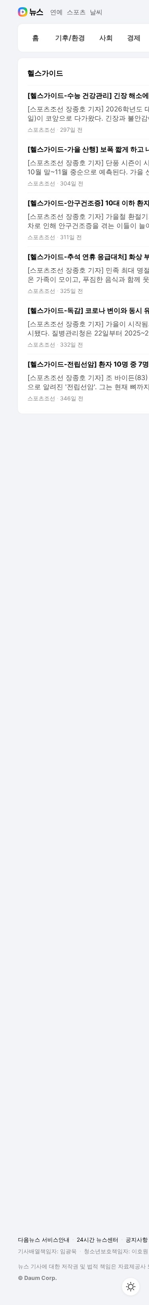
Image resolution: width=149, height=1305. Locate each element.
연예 (56, 12)
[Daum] (23, 12)
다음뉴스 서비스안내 (44, 1239)
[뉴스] (36, 12)
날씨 (96, 12)
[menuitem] (35, 38)
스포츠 (76, 12)
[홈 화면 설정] (130, 1286)
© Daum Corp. (37, 1277)
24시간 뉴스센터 (97, 1239)
